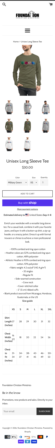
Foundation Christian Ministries (16, 385)
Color (17, 177)
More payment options (27, 209)
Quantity (44, 177)
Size (33, 177)
